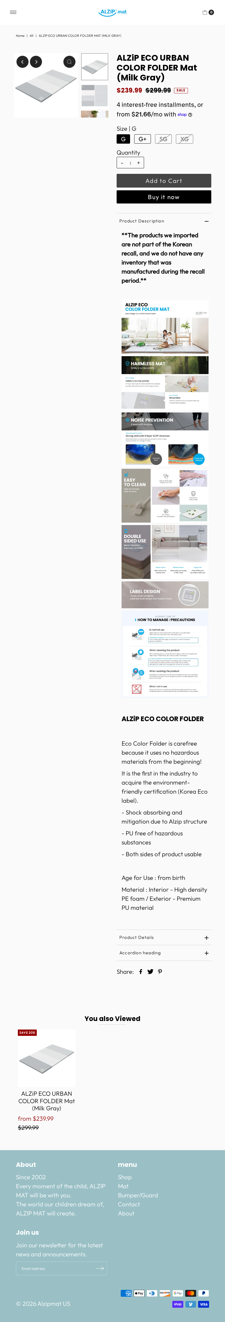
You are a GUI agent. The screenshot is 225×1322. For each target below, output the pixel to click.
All (31, 36)
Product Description (141, 221)
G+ (143, 139)
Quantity (128, 152)
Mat (123, 1186)
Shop (125, 1177)
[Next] (36, 62)
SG (163, 139)
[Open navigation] (13, 12)
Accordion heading (140, 952)
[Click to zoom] (69, 62)
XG (184, 139)
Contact (129, 1204)
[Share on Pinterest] (160, 971)
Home (20, 36)
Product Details (136, 937)
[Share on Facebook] (141, 971)
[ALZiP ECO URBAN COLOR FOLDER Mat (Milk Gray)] (46, 1058)
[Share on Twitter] (150, 971)
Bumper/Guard (138, 1195)
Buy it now (164, 197)
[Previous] (22, 62)
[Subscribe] (100, 1268)
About (126, 1213)
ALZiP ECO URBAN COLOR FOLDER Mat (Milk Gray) (46, 1101)
